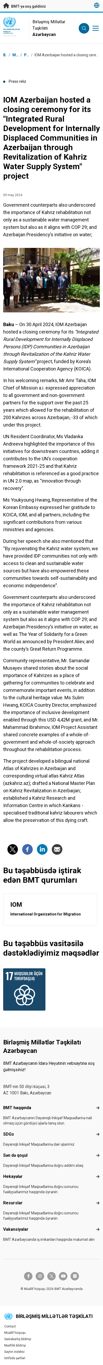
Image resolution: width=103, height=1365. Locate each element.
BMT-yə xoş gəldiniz (28, 6)
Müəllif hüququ (15, 1333)
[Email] (57, 849)
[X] (12, 849)
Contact (10, 1326)
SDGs (8, 1134)
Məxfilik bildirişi (15, 1345)
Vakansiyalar (16, 1229)
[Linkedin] (42, 849)
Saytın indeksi (14, 1352)
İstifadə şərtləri (14, 1358)
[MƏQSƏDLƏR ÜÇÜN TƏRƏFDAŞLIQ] (26, 989)
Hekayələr (13, 1176)
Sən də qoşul (15, 1155)
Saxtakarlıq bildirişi (17, 1339)
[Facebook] (27, 849)
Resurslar (13, 1202)
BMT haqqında (17, 1107)
